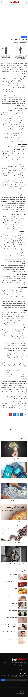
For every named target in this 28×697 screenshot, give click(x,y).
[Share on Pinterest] (10, 414)
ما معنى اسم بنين (14, 429)
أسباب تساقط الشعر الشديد (11, 595)
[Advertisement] (14, 21)
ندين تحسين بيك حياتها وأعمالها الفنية (18, 500)
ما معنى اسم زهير (14, 423)
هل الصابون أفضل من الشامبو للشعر (9, 603)
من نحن (11, 693)
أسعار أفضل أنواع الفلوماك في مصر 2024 (17, 542)
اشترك (3, 679)
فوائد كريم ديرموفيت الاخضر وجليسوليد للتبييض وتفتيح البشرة (9, 625)
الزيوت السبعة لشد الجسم (11, 581)
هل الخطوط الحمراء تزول (12, 617)
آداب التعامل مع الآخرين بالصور (20, 479)
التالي (14, 427)
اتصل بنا (16, 693)
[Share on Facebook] (21, 414)
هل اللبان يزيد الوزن (13, 574)
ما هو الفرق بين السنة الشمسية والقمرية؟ (17, 521)
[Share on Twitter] (18, 414)
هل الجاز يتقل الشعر (13, 610)
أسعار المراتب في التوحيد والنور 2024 (18, 563)
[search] (1, 2)
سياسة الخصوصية (22, 693)
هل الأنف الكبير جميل (12, 639)
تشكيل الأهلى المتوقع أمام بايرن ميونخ (18, 458)
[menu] (26, 2)
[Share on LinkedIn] (14, 414)
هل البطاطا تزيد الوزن (12, 588)
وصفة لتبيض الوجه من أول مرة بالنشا (9, 631)
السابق (14, 422)
